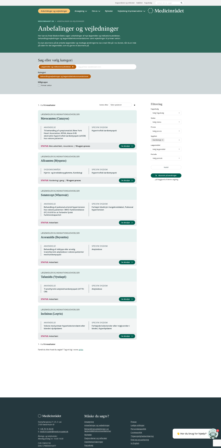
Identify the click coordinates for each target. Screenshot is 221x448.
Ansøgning (79, 11)
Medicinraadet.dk (46, 21)
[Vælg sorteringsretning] (134, 105)
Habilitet (139, 3)
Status (153, 118)
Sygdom (154, 136)
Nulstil (166, 167)
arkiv (81, 349)
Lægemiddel (155, 145)
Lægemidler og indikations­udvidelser (56, 67)
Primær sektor (46, 85)
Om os (94, 11)
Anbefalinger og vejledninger (54, 11)
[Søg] (181, 2)
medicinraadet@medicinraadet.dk (54, 431)
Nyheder (109, 11)
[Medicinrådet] (166, 11)
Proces (153, 127)
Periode (154, 154)
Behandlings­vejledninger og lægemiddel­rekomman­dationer (64, 76)
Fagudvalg (148, 3)
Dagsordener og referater (125, 3)
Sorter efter (103, 105)
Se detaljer (125, 146)
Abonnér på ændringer (167, 175)
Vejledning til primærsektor (130, 11)
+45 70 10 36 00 (46, 429)
